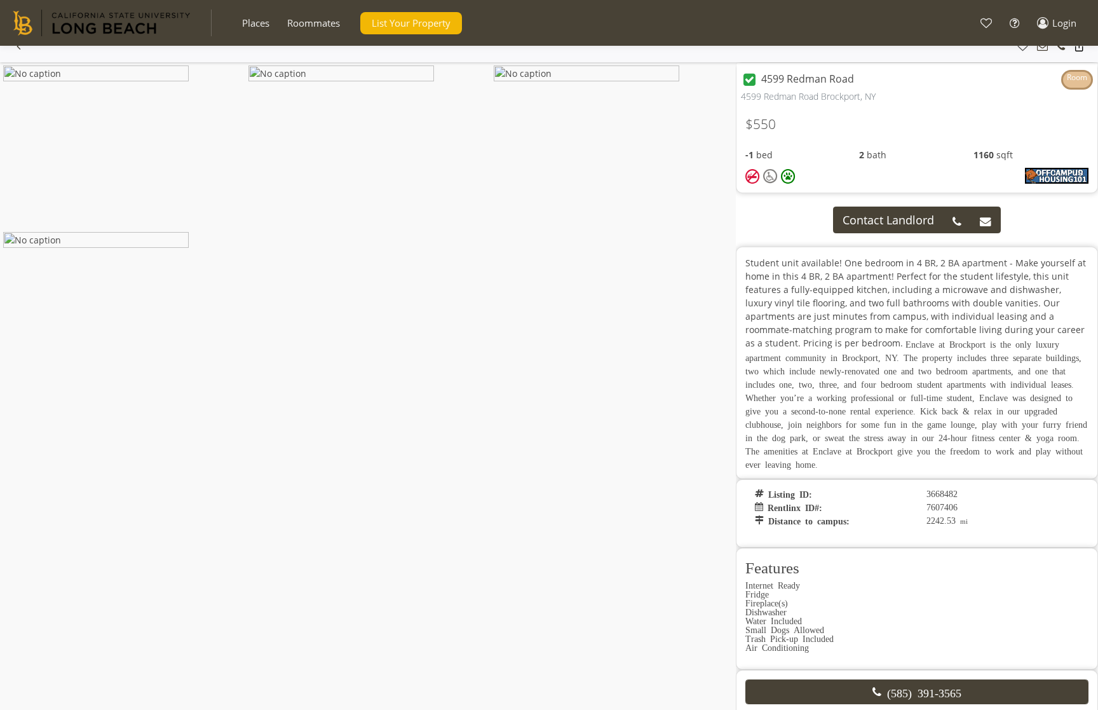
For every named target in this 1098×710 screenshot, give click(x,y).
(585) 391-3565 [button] (921, 692)
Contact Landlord (888, 220)
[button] (255, 23)
